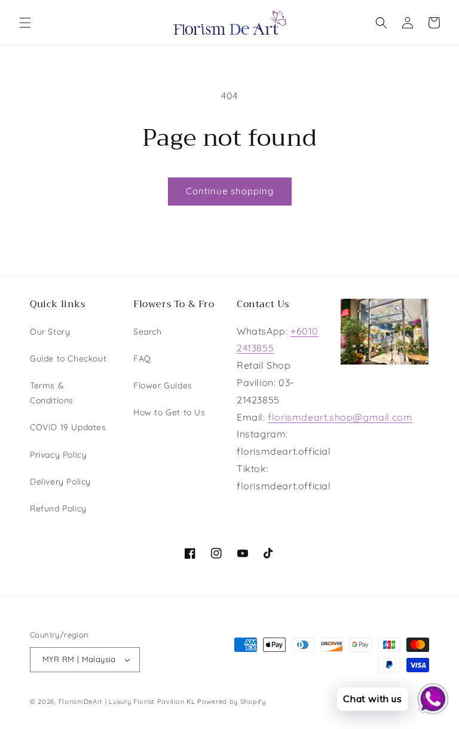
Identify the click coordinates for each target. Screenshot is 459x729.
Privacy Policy (58, 454)
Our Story (50, 331)
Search (147, 331)
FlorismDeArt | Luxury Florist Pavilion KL (127, 701)
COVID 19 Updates (68, 427)
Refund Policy (58, 508)
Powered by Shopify (231, 701)
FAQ (142, 358)
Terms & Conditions (52, 393)
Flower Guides (162, 385)
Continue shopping (230, 191)
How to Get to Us (169, 412)
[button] (25, 23)
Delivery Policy (60, 481)
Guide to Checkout (68, 358)
